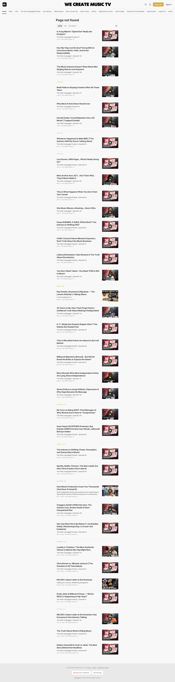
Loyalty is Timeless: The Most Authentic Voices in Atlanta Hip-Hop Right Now (75, 548)
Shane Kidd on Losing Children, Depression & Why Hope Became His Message (78, 390)
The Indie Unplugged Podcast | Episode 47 (72, 362)
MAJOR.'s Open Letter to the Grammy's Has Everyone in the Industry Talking (77, 615)
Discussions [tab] (72, 26)
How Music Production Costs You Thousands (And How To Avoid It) (78, 488)
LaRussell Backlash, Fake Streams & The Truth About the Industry (78, 256)
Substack (77, 678)
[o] (110, 36)
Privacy (88, 668)
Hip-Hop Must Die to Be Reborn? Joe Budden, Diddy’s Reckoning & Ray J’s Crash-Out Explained (78, 526)
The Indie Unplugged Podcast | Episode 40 (72, 634)
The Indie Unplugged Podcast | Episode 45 (72, 455)
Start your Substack (82, 673)
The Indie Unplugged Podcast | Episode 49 (72, 330)
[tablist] (67, 26)
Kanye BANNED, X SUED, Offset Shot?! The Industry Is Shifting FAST (76, 223)
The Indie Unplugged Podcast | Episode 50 (72, 260)
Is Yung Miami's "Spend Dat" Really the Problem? (74, 32)
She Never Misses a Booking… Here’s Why (76, 208)
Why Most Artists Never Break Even (73, 104)
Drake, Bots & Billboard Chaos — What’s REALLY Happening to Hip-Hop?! (75, 595)
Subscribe (158, 4)
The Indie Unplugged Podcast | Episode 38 (72, 650)
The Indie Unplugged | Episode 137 (69, 553)
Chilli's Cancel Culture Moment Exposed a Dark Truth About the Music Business (76, 239)
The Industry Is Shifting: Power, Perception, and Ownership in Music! (77, 451)
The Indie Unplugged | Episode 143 (69, 276)
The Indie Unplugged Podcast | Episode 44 (72, 471)
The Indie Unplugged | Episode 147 (69, 93)
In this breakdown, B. (64, 297)
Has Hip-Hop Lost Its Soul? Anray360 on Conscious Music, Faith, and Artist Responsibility (75, 50)
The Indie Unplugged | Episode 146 (69, 123)
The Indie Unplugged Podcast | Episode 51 (72, 244)
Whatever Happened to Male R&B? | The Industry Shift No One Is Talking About (75, 139)
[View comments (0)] (71, 42)
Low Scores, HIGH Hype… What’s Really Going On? (78, 160)
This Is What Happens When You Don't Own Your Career (77, 193)
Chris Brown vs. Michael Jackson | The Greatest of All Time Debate (75, 564)
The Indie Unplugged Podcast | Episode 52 (72, 228)
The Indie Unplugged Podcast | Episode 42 (72, 569)
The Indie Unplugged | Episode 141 (69, 378)
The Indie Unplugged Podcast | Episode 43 (72, 532)
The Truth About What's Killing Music (74, 631)
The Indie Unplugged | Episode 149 (69, 56)
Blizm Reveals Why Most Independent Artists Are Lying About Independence (78, 374)
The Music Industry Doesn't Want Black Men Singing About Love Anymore (77, 68)
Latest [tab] (60, 26)
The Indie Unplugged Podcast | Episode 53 (72, 197)
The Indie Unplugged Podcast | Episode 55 (72, 144)
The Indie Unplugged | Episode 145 (69, 181)
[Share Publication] (150, 4)
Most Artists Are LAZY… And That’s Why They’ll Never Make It (75, 176)
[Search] (146, 4)
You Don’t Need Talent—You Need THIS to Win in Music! (78, 272)
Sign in (168, 4)
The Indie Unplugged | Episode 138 (69, 513)
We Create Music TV (68, 39)
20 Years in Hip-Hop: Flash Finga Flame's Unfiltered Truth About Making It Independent (78, 309)
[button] (4, 11)
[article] (87, 37)
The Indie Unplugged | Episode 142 (69, 313)
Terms (94, 668)
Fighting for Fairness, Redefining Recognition (72, 583)
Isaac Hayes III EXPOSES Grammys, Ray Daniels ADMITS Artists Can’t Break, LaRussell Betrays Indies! (78, 429)
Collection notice (103, 668)
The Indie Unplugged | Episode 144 (69, 211)
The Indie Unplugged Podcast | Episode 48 (72, 346)
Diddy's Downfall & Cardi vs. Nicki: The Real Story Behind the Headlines (77, 646)
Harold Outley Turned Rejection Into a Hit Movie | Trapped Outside (75, 119)
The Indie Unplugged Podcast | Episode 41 (72, 599)
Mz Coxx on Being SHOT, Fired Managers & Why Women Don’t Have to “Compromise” (76, 411)
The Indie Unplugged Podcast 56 (68, 107)
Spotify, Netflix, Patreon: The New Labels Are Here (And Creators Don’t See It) (77, 467)
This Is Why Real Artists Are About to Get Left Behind (78, 341)
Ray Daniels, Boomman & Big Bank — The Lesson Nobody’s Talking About (76, 293)
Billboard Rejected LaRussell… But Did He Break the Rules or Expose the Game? (76, 358)
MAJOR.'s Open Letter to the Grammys (74, 580)
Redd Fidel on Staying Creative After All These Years (78, 88)
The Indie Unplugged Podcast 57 (68, 37)
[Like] (58, 42)
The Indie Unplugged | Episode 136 (69, 620)
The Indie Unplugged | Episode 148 (69, 72)
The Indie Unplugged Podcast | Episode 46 (72, 434)
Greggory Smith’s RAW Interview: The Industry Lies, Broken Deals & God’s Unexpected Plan (74, 507)
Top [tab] (65, 26)
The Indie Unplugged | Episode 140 (69, 395)
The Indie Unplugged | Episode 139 (69, 415)
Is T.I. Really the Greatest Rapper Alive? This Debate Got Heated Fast (77, 325)
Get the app (97, 673)
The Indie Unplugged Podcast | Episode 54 (72, 165)
